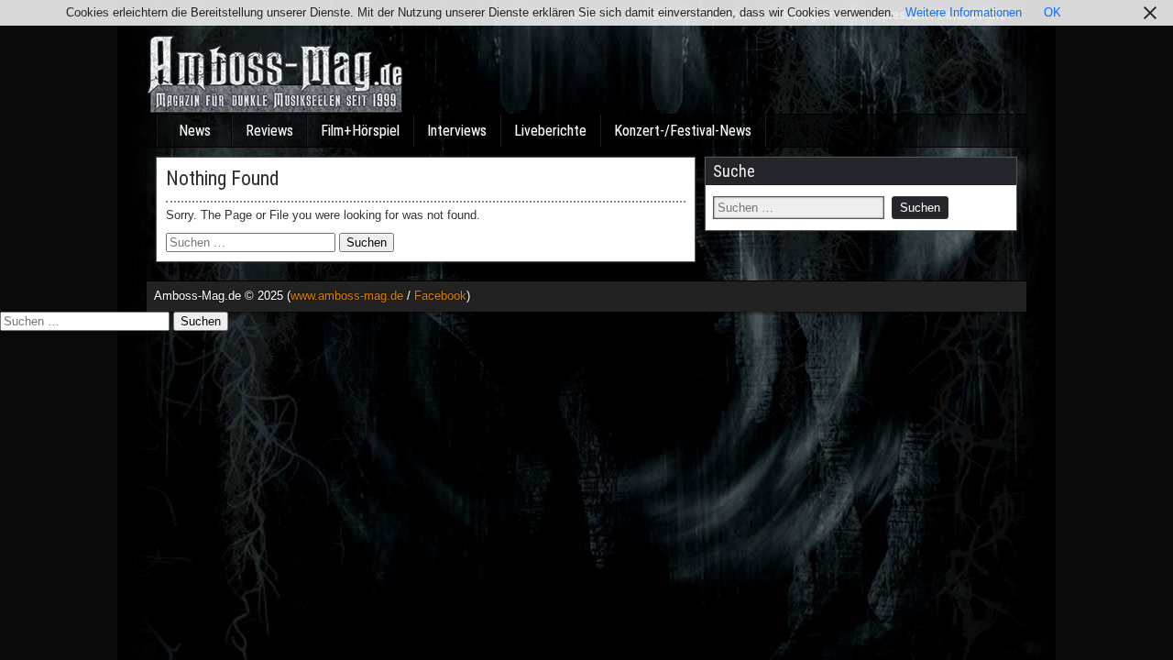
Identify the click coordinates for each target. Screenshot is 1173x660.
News (195, 130)
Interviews (457, 130)
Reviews (269, 130)
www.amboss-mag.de (347, 295)
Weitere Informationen (963, 12)
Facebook (440, 295)
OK (1052, 12)
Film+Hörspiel (360, 130)
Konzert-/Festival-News (682, 130)
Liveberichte (550, 130)
